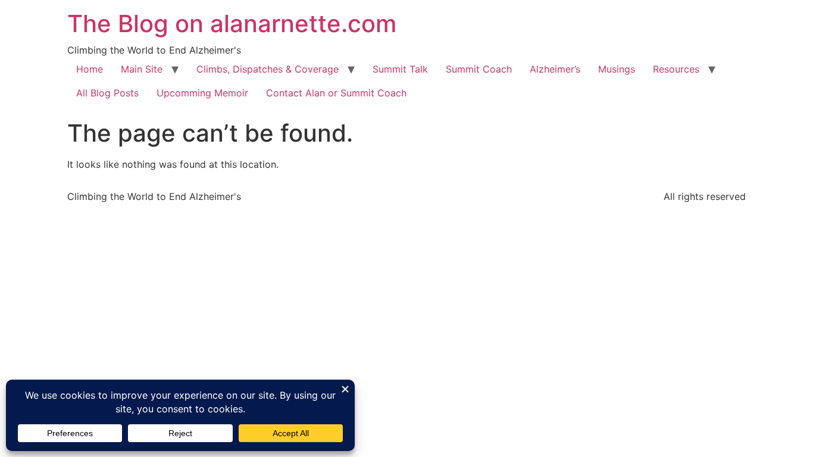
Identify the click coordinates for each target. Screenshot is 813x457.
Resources (676, 69)
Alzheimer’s (555, 69)
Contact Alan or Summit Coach (336, 93)
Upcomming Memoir (202, 93)
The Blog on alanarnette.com (231, 23)
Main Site (141, 69)
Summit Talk (400, 69)
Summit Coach (479, 69)
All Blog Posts (107, 93)
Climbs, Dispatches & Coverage (267, 69)
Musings (616, 69)
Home (89, 69)
